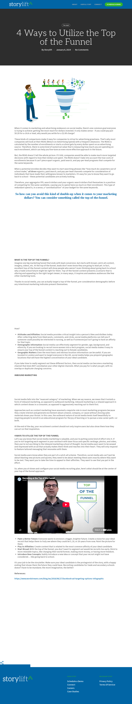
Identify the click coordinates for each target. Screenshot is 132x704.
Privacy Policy (106, 681)
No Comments (81, 49)
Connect (71, 684)
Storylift (48, 49)
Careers (70, 688)
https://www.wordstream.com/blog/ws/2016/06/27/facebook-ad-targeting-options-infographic (59, 578)
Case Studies (73, 691)
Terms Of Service (107, 684)
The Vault (66, 25)
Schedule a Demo (75, 681)
